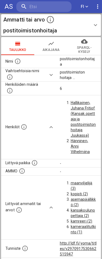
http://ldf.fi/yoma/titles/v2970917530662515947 (78, 248)
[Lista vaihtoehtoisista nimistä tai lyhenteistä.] (9, 77)
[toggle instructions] (50, 19)
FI (82, 6)
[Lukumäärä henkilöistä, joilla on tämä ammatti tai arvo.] (9, 90)
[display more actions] (97, 6)
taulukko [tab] (17, 50)
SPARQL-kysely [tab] (84, 50)
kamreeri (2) (81, 221)
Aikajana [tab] (51, 50)
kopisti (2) (79, 194)
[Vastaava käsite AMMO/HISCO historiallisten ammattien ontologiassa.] (22, 171)
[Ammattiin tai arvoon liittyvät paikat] (34, 163)
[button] (51, 25)
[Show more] (51, 75)
